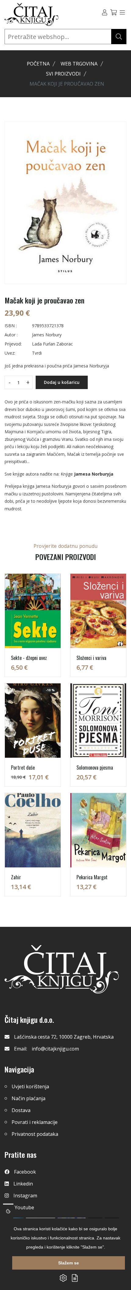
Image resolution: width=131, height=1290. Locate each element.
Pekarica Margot (92, 877)
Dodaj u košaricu (62, 382)
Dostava (21, 1110)
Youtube (24, 1207)
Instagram (25, 1195)
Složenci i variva (91, 657)
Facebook (25, 1171)
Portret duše (23, 767)
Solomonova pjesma (94, 767)
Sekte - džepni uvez (29, 657)
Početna (38, 63)
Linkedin (23, 1183)
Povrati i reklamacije (35, 1122)
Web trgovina (79, 63)
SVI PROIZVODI (63, 73)
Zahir (16, 877)
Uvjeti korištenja (30, 1086)
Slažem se (68, 1262)
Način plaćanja (28, 1098)
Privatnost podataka (35, 1134)
